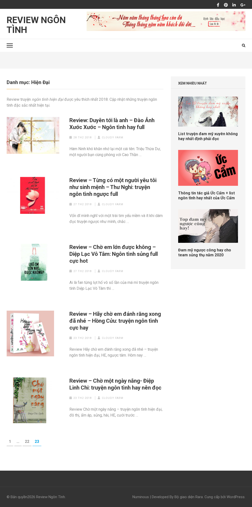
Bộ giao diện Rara (188, 497)
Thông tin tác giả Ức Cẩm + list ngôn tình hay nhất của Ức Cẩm (206, 195)
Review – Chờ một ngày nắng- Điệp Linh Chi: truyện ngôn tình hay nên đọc (115, 384)
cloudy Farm (112, 137)
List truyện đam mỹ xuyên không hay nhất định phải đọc (208, 136)
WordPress (236, 497)
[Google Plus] (242, 5)
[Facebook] (218, 5)
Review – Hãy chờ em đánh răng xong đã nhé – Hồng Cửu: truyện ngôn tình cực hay (115, 321)
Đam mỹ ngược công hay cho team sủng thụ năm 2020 (204, 252)
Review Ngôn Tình (36, 25)
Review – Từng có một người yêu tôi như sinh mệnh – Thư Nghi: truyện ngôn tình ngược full (113, 187)
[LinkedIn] (234, 5)
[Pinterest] (226, 5)
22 (28, 441)
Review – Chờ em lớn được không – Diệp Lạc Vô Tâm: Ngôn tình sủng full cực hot (113, 254)
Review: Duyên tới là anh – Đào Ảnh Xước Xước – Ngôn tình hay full (112, 123)
